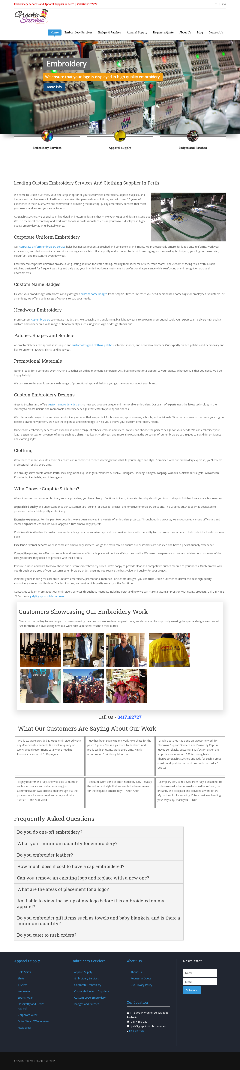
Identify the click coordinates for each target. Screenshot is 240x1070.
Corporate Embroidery (87, 985)
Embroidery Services (78, 32)
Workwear (24, 991)
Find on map (136, 1030)
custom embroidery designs (65, 404)
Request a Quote (163, 32)
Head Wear (24, 1027)
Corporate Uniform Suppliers (91, 991)
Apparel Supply (137, 32)
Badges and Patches (86, 1004)
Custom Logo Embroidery (90, 997)
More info (54, 87)
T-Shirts (22, 985)
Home (54, 32)
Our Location (137, 1002)
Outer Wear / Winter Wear (33, 1021)
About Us (185, 32)
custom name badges (94, 294)
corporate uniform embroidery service (42, 246)
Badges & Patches (109, 32)
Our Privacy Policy (141, 985)
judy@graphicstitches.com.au (47, 596)
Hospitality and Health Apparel (31, 1006)
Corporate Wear (27, 1015)
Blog (200, 32)
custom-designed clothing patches (93, 345)
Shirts (21, 978)
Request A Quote (140, 978)
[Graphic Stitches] (31, 16)
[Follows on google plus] (224, 4)
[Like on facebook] (216, 4)
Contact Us (216, 32)
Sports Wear (25, 997)
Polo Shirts (24, 972)
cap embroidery (40, 319)
